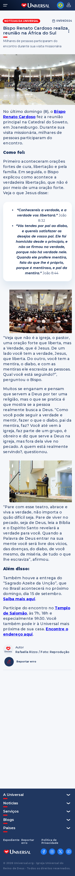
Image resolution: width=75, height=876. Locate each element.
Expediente (11, 840)
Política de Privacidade (49, 841)
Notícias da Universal (21, 20)
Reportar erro (27, 841)
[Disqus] (37, 728)
